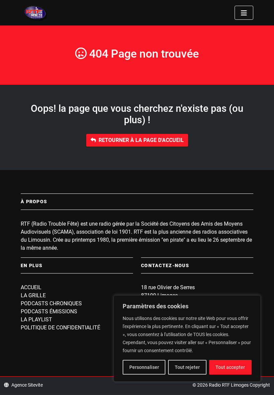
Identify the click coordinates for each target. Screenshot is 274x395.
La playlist (36, 319)
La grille (33, 295)
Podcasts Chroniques (51, 303)
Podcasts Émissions (49, 311)
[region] (187, 338)
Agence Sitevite (27, 385)
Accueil (31, 287)
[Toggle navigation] (244, 13)
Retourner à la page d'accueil (141, 140)
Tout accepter (230, 367)
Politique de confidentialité (60, 327)
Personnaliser (144, 367)
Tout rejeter (187, 367)
